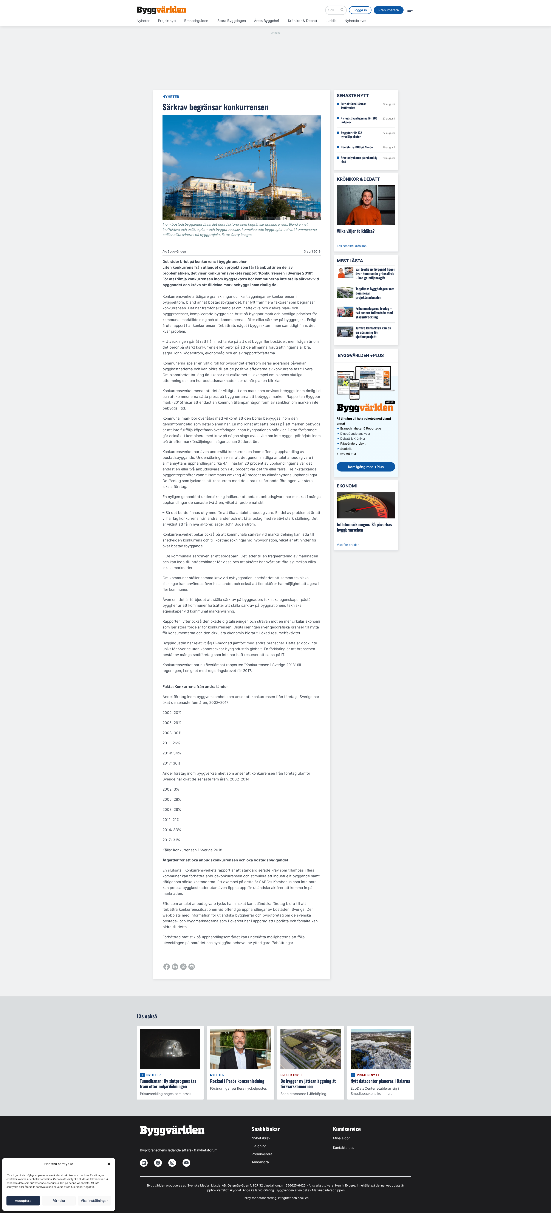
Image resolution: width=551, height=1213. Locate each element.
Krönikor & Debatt (302, 21)
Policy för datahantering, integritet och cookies (275, 1198)
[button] (109, 1164)
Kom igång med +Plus (366, 467)
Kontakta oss (343, 1147)
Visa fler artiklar (348, 544)
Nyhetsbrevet (356, 21)
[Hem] (161, 10)
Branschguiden (196, 21)
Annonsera (260, 1162)
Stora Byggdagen (231, 21)
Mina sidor (341, 1138)
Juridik (331, 21)
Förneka (59, 1201)
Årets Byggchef (266, 21)
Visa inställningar (94, 1201)
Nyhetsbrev (261, 1138)
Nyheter (143, 21)
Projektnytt (167, 21)
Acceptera (23, 1201)
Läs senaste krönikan (352, 246)
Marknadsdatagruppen (328, 1190)
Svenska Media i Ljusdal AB (206, 1185)
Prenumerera (262, 1154)
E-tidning (259, 1146)
